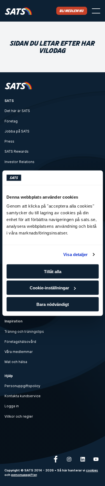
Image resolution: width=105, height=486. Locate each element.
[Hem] (18, 11)
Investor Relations (19, 162)
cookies (92, 470)
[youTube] (96, 459)
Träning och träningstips (24, 331)
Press (9, 141)
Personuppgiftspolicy (22, 386)
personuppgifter (24, 475)
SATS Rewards (16, 151)
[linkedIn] (82, 459)
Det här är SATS (17, 111)
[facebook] (55, 459)
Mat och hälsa (15, 362)
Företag (11, 121)
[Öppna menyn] (96, 10)
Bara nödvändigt (52, 304)
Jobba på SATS (16, 131)
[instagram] (69, 459)
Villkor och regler (18, 416)
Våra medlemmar (18, 352)
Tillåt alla (52, 271)
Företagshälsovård (20, 341)
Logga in (11, 406)
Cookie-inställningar (49, 287)
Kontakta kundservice (22, 396)
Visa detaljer (75, 254)
